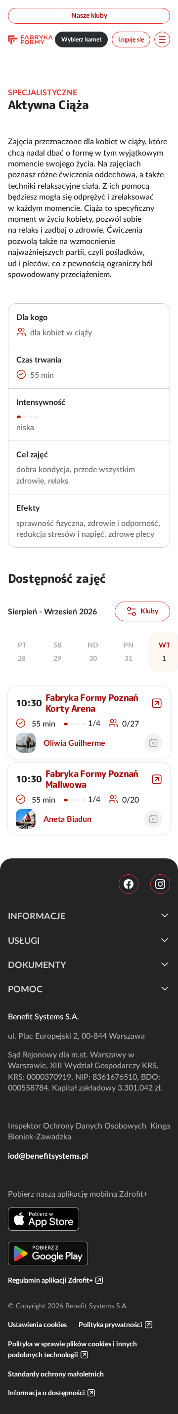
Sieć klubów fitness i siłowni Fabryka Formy (30, 40)
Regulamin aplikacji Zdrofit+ (50, 1280)
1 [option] (164, 652)
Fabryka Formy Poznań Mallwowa (91, 779)
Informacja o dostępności (46, 1393)
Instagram (160, 884)
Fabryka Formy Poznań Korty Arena (91, 703)
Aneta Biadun (67, 818)
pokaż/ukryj (165, 915)
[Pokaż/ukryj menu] (162, 39)
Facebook (128, 884)
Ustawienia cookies (37, 1325)
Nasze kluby (89, 15)
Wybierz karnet (81, 39)
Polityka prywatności (110, 1325)
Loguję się (131, 39)
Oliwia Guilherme (74, 742)
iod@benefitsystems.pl (48, 1155)
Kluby (149, 611)
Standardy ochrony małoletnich (56, 1374)
